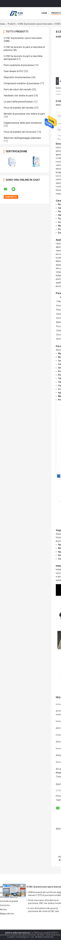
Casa (44, 13)
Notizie (3, 909)
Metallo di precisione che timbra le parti (24, 113)
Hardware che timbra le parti (18, 95)
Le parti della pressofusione (18, 101)
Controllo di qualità (9, 901)
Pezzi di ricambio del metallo (19, 107)
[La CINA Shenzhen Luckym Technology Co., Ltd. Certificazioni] (12, 161)
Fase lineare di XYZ (13, 71)
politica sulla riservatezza (17, 933)
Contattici (5, 905)
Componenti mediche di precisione (21, 83)
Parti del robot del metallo (17, 89)
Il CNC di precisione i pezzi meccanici (35, 24)
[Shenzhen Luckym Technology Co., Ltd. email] (7, 189)
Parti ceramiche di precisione (19, 65)
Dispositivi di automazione (17, 77)
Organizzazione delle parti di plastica (23, 122)
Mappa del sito (7, 913)
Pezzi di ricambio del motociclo (20, 131)
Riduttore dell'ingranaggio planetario (22, 138)
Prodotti (12, 24)
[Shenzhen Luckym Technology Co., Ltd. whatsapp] (15, 189)
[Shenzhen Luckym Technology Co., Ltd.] (16, 13)
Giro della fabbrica (8, 897)
